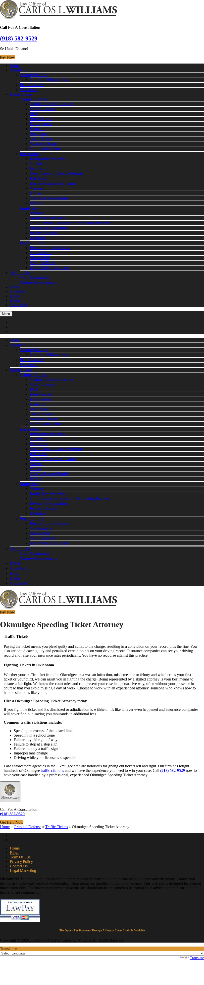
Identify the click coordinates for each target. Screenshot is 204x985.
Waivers (36, 188)
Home (15, 66)
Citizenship (39, 163)
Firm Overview (32, 85)
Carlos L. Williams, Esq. (49, 79)
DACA (36, 203)
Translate (197, 958)
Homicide (37, 129)
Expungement (41, 124)
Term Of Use (20, 857)
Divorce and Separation (48, 228)
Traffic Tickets (41, 138)
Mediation (38, 238)
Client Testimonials (35, 277)
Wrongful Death (42, 263)
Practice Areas (21, 94)
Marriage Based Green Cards (53, 183)
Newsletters (29, 90)
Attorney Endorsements (38, 282)
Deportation (39, 168)
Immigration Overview (48, 158)
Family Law (29, 208)
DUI (33, 114)
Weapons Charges (44, 143)
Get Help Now (11, 822)
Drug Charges (41, 119)
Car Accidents (41, 253)
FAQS (15, 287)
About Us (17, 70)
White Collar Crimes (46, 148)
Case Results (20, 291)
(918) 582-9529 (18, 38)
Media (15, 300)
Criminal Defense (34, 99)
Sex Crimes (39, 134)
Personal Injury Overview (50, 248)
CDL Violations (42, 109)
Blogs (14, 296)
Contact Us (19, 305)
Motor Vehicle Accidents (49, 268)
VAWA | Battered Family (49, 198)
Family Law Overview (48, 218)
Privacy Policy (21, 861)
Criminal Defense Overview (52, 104)
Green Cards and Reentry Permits (56, 173)
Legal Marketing (23, 870)
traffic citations (52, 770)
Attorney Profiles (33, 75)
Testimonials (20, 273)
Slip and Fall (40, 258)
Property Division (44, 233)
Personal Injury (32, 243)
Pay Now (7, 57)
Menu (6, 314)
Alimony (37, 213)
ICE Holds (38, 178)
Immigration (29, 154)
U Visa (35, 193)
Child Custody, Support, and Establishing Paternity (70, 223)
